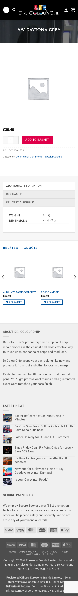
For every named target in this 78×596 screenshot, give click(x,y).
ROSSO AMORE (50, 292)
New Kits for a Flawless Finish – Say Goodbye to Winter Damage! (39, 470)
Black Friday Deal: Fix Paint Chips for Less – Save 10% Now (44, 449)
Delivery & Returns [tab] (20, 202)
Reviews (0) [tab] (14, 194)
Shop (44, 551)
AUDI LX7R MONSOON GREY (19, 292)
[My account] (66, 10)
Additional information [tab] (24, 186)
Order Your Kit (29, 551)
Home (12, 551)
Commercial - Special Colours (46, 156)
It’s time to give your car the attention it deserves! (41, 460)
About (55, 551)
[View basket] (73, 10)
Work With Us (35, 554)
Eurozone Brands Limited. (42, 560)
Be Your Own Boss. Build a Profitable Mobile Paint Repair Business (44, 428)
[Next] (74, 284)
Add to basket (37, 140)
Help (65, 551)
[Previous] (3, 284)
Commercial (22, 156)
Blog (50, 554)
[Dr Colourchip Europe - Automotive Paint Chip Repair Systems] (40, 10)
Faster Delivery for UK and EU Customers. (42, 437)
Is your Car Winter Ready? (32, 479)
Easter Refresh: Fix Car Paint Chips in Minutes (39, 417)
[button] (6, 10)
